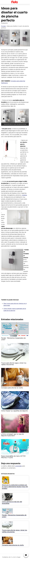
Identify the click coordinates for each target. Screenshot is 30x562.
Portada (3, 26)
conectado (18, 466)
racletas (24, 195)
